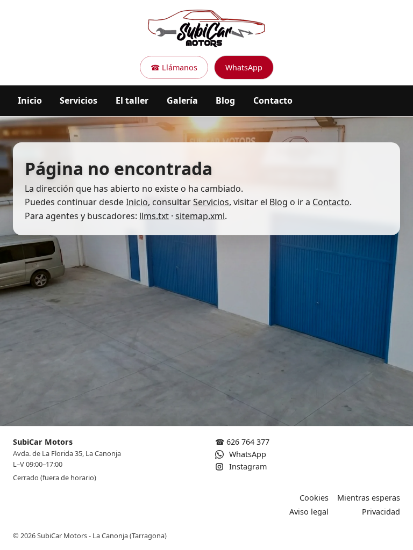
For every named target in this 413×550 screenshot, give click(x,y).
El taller (132, 100)
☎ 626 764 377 (242, 442)
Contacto (273, 100)
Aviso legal (309, 511)
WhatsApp (243, 67)
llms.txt (154, 216)
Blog (225, 100)
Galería (182, 100)
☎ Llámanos (174, 67)
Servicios (78, 100)
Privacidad (381, 511)
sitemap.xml (200, 216)
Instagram (247, 466)
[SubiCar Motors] (206, 27)
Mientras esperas (368, 498)
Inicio (30, 100)
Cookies (314, 498)
